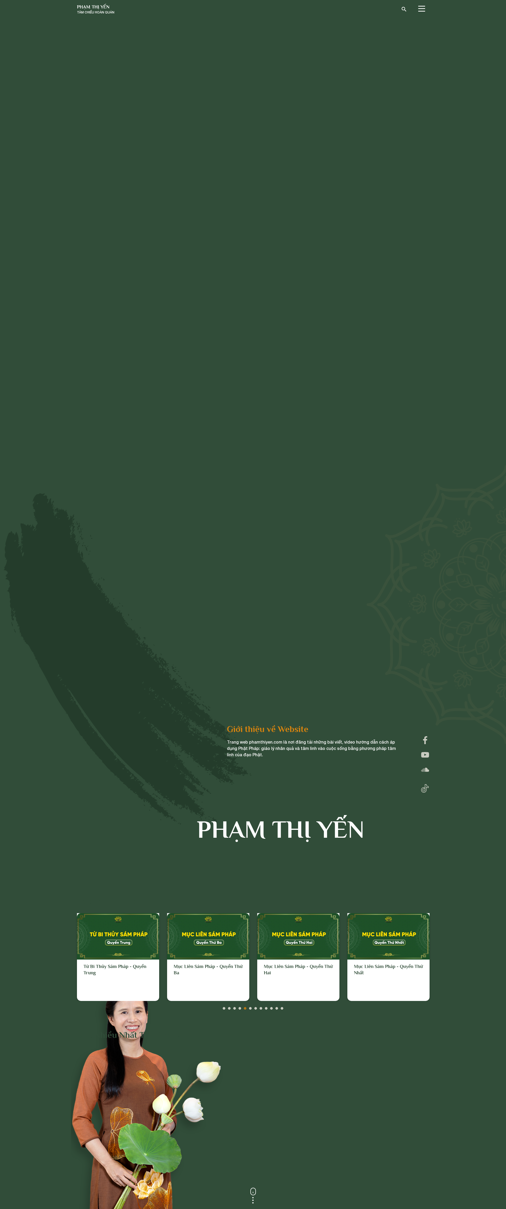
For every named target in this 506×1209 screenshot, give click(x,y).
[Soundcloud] (425, 770)
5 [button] (245, 1007)
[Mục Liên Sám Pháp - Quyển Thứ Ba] (118, 936)
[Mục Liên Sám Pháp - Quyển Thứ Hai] (208, 936)
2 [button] (229, 1007)
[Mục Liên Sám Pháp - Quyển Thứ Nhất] (298, 936)
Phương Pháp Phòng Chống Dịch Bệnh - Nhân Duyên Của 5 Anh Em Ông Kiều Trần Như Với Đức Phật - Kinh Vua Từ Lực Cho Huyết (387, 979)
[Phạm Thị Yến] (95, 9)
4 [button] (239, 1007)
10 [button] (271, 1007)
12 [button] (282, 1007)
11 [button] (276, 1007)
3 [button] (234, 1007)
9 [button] (266, 1007)
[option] (118, 957)
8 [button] (261, 1007)
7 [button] (255, 1007)
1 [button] (224, 1007)
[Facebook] (425, 740)
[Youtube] (425, 755)
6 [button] (250, 1007)
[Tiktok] (425, 787)
